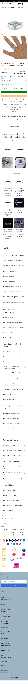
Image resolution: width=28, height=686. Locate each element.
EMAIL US (3, 665)
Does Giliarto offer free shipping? (14, 419)
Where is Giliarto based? (14, 490)
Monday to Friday (4, 670)
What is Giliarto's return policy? (14, 445)
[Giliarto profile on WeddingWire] (4, 560)
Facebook (11, 134)
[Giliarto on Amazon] (18, 541)
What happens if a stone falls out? (14, 455)
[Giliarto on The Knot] (4, 541)
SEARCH (3, 597)
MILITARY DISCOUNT (5, 643)
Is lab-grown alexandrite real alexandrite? (14, 328)
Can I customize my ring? (14, 352)
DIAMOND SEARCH (5, 650)
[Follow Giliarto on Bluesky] (14, 544)
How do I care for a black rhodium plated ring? (14, 473)
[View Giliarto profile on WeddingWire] (4, 551)
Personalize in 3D (14, 96)
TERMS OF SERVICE (5, 618)
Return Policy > (5, 523)
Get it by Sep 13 (23, 72)
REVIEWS (3, 636)
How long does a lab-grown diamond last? (14, 287)
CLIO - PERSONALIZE (5, 638)
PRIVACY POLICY (4, 614)
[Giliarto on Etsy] (9, 541)
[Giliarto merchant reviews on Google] (16, 561)
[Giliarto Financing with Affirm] (11, 544)
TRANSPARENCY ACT (5, 616)
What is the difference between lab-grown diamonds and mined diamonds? (14, 266)
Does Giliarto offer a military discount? (14, 506)
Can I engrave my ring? (14, 383)
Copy (23, 137)
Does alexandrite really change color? (14, 323)
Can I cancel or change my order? (14, 434)
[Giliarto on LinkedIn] (22, 534)
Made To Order (16, 73)
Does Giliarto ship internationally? (14, 424)
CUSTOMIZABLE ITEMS (5, 609)
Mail (23, 134)
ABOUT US (3, 594)
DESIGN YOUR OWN (5, 641)
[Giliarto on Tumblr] (13, 534)
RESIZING (3, 604)
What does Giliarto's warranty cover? (14, 450)
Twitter (5, 134)
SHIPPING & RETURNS (5, 599)
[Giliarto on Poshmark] (21, 541)
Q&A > (2, 515)
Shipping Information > (6, 518)
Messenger (5, 137)
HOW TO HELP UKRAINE (6, 657)
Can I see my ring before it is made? (14, 357)
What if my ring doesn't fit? (14, 400)
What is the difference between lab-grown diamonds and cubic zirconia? (14, 303)
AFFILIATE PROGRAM (5, 631)
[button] (25, 3)
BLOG (2, 633)
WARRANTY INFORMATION (6, 602)
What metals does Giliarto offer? (14, 373)
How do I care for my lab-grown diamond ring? (14, 467)
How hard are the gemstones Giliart (14, 338)
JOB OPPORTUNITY (5, 623)
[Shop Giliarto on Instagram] (17, 544)
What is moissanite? (14, 333)
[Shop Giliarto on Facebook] (20, 544)
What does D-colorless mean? (14, 272)
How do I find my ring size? (14, 395)
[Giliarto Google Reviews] (12, 541)
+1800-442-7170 (4, 667)
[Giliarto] (6, 3)
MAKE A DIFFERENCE (5, 645)
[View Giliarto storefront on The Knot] (14, 555)
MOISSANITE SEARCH (5, 648)
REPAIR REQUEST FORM (6, 606)
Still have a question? (14, 511)
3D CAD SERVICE (4, 621)
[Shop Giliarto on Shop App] (8, 544)
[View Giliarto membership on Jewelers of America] (14, 551)
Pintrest (17, 134)
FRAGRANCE (3, 611)
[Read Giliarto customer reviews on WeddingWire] (24, 551)
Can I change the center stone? (14, 362)
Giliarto (11, 677)
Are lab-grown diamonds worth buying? (14, 292)
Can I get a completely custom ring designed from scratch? (14, 367)
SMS (11, 137)
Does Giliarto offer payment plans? (14, 501)
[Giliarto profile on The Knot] (4, 566)
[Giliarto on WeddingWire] (7, 541)
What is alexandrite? (14, 318)
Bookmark (17, 137)
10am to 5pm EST (4, 672)
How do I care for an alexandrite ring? (14, 479)
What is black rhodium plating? (14, 378)
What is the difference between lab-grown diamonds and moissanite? (14, 297)
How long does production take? (14, 414)
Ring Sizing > (4, 521)
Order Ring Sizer (12, 76)
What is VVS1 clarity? (14, 277)
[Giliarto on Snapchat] (5, 534)
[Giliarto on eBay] (15, 541)
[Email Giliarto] (5, 536)
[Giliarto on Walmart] (24, 541)
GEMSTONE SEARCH (5, 652)
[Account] (22, 3)
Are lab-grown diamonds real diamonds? (14, 261)
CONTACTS (3, 655)
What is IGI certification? (14, 282)
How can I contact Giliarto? (14, 495)
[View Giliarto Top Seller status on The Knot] (24, 555)
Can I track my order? (14, 429)
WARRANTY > (4, 526)
